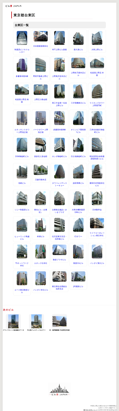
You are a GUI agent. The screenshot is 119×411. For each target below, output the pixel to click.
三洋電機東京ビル (78, 103)
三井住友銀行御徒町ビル (97, 130)
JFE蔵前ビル (78, 286)
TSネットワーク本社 (22, 264)
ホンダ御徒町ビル (59, 156)
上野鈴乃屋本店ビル (78, 73)
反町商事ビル (78, 183)
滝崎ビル (22, 183)
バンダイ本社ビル (40, 290)
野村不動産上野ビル (40, 77)
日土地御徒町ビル (78, 156)
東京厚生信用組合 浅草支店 (59, 287)
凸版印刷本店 (40, 179)
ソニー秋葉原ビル (22, 209)
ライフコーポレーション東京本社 (97, 234)
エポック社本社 (40, 263)
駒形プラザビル (59, 259)
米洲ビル (40, 236)
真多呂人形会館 (40, 156)
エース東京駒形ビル (22, 291)
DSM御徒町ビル (22, 156)
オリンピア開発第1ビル (78, 130)
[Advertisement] (59, 360)
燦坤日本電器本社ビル (97, 184)
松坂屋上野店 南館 (22, 100)
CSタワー (78, 236)
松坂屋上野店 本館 (97, 73)
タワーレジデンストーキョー (59, 184)
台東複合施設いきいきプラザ (59, 210)
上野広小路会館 (40, 99)
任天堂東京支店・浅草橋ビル (59, 237)
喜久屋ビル (78, 49)
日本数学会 (97, 209)
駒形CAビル (78, 263)
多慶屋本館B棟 (59, 129)
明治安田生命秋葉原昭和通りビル (97, 157)
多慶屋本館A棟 (22, 76)
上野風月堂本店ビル (59, 77)
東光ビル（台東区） (40, 210)
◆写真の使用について (90, 410)
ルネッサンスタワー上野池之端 (22, 130)
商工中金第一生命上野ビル (59, 104)
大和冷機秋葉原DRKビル (78, 210)
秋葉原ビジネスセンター (22, 50)
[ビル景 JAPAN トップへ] (59, 389)
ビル (13, 5)
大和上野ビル (97, 49)
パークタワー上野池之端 (40, 130)
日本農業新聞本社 (40, 46)
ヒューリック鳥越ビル (22, 237)
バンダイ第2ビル (97, 263)
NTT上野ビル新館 (59, 49)
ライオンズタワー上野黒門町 (97, 104)
